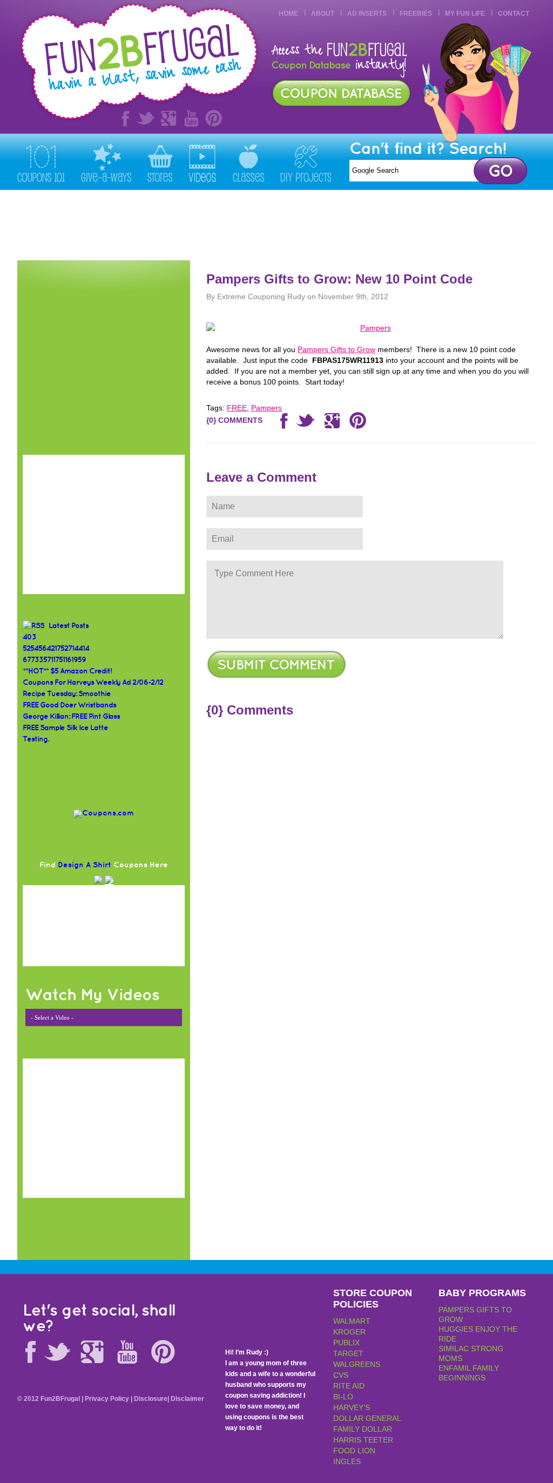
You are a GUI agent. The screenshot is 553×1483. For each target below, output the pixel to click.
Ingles (347, 1461)
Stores (159, 162)
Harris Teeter (363, 1439)
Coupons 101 (41, 162)
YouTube (191, 118)
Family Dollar (362, 1429)
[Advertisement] (339, 225)
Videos (202, 162)
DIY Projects (305, 162)
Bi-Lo (343, 1396)
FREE (237, 407)
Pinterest (213, 118)
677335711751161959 (54, 659)
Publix (346, 1342)
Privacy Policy (107, 1399)
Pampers (266, 407)
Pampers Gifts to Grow (336, 349)
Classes (248, 162)
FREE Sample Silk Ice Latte (65, 727)
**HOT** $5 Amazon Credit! (67, 671)
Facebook (123, 118)
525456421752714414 (56, 648)
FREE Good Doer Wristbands (69, 705)
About (322, 13)
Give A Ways (106, 162)
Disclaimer (187, 1399)
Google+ (168, 118)
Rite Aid (349, 1385)
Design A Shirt (84, 864)
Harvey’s (351, 1407)
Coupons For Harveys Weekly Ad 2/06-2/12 (93, 682)
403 (29, 637)
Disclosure (150, 1399)
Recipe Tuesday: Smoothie (67, 693)
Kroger (349, 1331)
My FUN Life (465, 13)
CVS (340, 1375)
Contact (513, 13)
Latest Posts (69, 625)
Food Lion (354, 1450)
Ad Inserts (367, 13)
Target (348, 1353)
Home (288, 13)
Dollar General (367, 1418)
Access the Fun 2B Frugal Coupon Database (341, 93)
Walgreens (356, 1364)
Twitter (145, 118)
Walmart (351, 1321)
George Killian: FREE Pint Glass (71, 716)
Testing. (36, 739)
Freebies (416, 13)
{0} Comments (234, 420)
